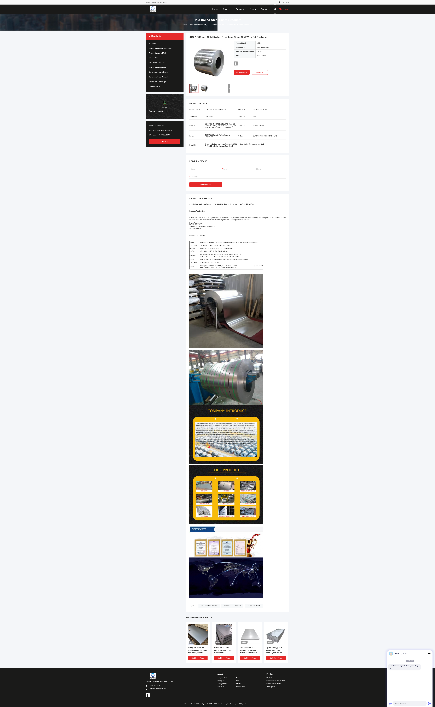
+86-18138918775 (167, 130)
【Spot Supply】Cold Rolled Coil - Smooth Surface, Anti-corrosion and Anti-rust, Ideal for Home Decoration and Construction (275, 650)
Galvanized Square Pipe (157, 82)
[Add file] (390, 703)
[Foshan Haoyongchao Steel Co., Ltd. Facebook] (279, 2)
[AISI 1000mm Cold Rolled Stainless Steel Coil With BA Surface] (198, 634)
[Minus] (429, 653)
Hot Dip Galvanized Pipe (157, 67)
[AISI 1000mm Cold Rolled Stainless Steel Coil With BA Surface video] (209, 61)
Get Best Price (241, 72)
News (238, 678)
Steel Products (154, 86)
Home (185, 25)
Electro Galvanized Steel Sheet (160, 48)
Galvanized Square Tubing (158, 72)
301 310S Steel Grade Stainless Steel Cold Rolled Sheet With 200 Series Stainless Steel (248, 650)
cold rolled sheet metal (232, 606)
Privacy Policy (240, 687)
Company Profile (222, 678)
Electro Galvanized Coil (157, 53)
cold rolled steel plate (209, 606)
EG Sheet (152, 44)
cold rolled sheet (254, 606)
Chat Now (164, 141)
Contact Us (221, 687)
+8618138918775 (164, 135)
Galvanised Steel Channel (158, 77)
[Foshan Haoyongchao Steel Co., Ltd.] (153, 9)
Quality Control (222, 684)
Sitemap (238, 684)
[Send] (429, 703)
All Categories (270, 687)
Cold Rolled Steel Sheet (197, 25)
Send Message (205, 184)
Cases (238, 681)
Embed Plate (153, 58)
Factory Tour (221, 681)
